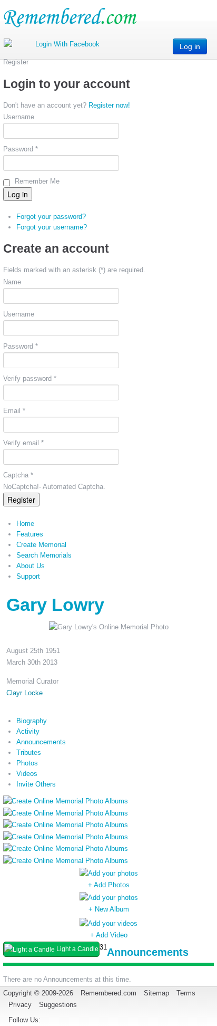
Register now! (109, 105)
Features (29, 534)
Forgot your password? (51, 216)
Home (25, 524)
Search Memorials (44, 555)
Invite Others (36, 784)
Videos (26, 774)
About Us (30, 566)
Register (21, 499)
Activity (28, 731)
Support (28, 576)
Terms (185, 993)
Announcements (41, 742)
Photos (27, 763)
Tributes (28, 752)
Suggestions (58, 1005)
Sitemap (156, 993)
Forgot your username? (51, 227)
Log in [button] (190, 46)
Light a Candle (76, 949)
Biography (31, 721)
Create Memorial (41, 545)
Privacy (20, 1005)
